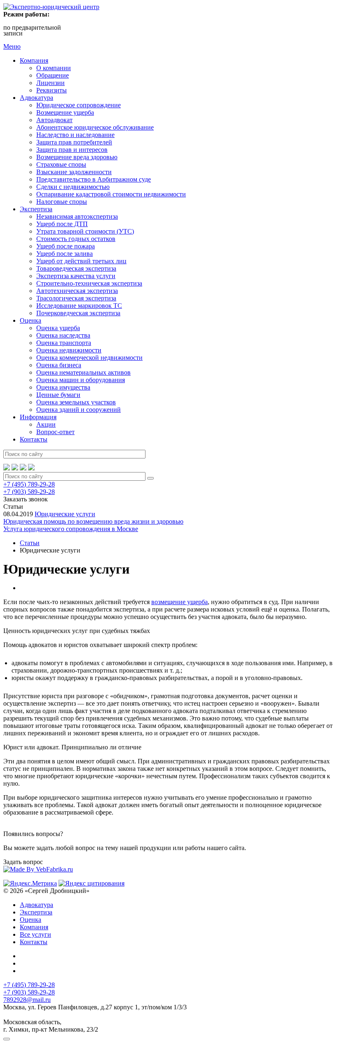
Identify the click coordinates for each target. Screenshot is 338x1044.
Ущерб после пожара (65, 246)
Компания (34, 60)
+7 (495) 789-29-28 (29, 484)
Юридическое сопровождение (78, 105)
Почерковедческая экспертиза (78, 313)
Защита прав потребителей (74, 142)
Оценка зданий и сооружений (78, 409)
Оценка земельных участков (76, 402)
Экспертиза (36, 209)
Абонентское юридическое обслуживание (95, 127)
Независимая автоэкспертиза (77, 216)
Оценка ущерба (58, 327)
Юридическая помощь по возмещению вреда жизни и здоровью (93, 521)
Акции (46, 424)
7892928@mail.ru (27, 999)
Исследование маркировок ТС (79, 305)
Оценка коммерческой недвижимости (89, 357)
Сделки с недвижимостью (73, 186)
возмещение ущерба (179, 601)
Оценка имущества (63, 387)
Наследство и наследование (75, 134)
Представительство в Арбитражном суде (93, 179)
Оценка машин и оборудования (80, 379)
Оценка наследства (63, 335)
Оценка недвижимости (68, 350)
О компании (53, 67)
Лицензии (50, 82)
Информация (38, 416)
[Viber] (15, 468)
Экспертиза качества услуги (75, 275)
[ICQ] (31, 468)
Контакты (33, 439)
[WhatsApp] (6, 468)
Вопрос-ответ (55, 431)
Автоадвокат (54, 119)
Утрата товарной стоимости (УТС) (85, 231)
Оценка (30, 320)
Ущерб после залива (64, 253)
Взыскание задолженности (74, 171)
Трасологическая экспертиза (76, 298)
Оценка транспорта (63, 342)
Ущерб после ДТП (62, 223)
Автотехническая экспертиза (77, 290)
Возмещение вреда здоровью (76, 157)
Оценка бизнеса (58, 364)
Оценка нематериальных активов (83, 372)
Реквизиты (51, 90)
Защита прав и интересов (72, 149)
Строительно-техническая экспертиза (89, 283)
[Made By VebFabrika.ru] (38, 869)
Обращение (52, 75)
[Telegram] (23, 468)
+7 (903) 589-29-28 (29, 491)
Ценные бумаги (58, 394)
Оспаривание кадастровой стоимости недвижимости (111, 194)
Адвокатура (36, 97)
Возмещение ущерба (65, 112)
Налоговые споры (61, 201)
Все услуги (35, 934)
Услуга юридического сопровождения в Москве (70, 528)
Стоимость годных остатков (75, 238)
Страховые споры (61, 164)
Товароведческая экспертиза (76, 268)
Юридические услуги (65, 513)
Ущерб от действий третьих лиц (81, 261)
